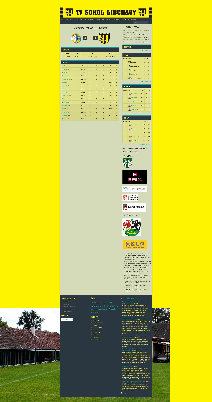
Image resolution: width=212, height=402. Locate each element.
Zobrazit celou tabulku (145, 81)
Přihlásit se (66, 304)
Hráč (63, 66)
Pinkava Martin (66, 69)
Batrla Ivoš (131, 101)
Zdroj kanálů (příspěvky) (69, 306)
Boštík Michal (134, 105)
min (145, 121)
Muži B (71, 19)
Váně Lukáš (65, 95)
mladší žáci (105, 306)
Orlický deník (128, 298)
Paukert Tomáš (66, 79)
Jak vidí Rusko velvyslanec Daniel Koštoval (133, 381)
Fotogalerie (117, 19)
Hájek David (65, 72)
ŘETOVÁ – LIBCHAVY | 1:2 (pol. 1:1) (133, 39)
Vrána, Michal (65, 102)
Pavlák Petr (65, 92)
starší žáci (95, 312)
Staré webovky (125, 19)
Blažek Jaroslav (66, 119)
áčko (94, 334)
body (142, 90)
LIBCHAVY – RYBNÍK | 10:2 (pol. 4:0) (133, 37)
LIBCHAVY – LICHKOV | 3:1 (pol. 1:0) (134, 42)
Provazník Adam (132, 133)
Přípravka (86, 19)
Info (107, 19)
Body (148, 58)
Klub (129, 58)
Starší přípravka (109, 309)
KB (90, 66)
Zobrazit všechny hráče (145, 113)
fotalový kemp (100, 302)
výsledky (95, 332)
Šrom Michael (65, 76)
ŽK (110, 66)
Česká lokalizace (67, 311)
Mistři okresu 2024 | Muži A (131, 34)
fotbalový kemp (97, 322)
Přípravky (100, 309)
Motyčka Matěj (135, 136)
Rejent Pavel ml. (66, 85)
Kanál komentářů (67, 309)
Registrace (66, 301)
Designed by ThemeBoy (146, 398)
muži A (114, 305)
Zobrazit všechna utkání (144, 50)
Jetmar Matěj (65, 99)
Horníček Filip (65, 112)
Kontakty (92, 19)
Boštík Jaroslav (66, 89)
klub (104, 302)
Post (83, 66)
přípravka (95, 330)
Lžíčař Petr (65, 115)
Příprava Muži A (94, 309)
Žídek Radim (65, 108)
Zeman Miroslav (66, 105)
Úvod (62, 19)
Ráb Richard (65, 82)
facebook (133, 19)
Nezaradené (96, 327)
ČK (117, 66)
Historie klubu (100, 19)
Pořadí (125, 58)
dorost (94, 302)
